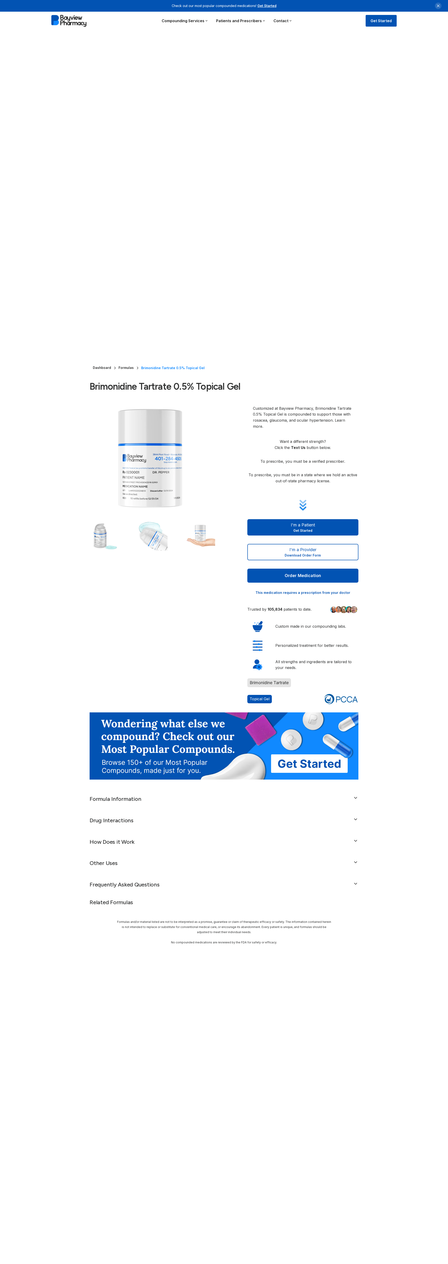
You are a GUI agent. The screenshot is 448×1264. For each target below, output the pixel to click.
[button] (185, 21)
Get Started (266, 6)
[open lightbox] (159, 458)
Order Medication (303, 575)
